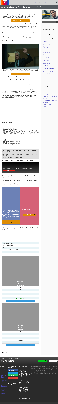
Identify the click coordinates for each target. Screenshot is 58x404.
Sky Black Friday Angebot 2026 (48, 71)
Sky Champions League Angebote (48, 68)
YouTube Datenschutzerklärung (8, 166)
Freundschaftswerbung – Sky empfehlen (50, 100)
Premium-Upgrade (5, 249)
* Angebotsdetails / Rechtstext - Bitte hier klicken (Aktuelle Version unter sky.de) (10, 358)
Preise (50, 2)
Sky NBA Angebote (46, 66)
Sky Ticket (44, 76)
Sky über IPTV (45, 96)
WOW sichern (20, 300)
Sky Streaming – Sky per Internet (48, 94)
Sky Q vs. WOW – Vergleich (47, 92)
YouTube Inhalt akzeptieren (8, 170)
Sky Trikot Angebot (46, 65)
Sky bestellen (3, 373)
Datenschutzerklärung (4, 391)
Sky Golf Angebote (46, 60)
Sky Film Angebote (46, 57)
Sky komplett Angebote (47, 52)
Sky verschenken (46, 102)
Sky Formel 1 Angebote (47, 46)
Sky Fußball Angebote (46, 63)
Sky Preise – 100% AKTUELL (4, 380)
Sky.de (2, 372)
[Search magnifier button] (57, 22)
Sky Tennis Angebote (46, 58)
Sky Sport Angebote (46, 54)
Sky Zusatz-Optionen (53, 96)
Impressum (3, 393)
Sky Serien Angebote (46, 55)
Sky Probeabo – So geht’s (47, 98)
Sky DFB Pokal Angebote (47, 47)
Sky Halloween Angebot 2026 (48, 74)
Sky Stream (45, 42)
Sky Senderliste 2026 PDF (4, 382)
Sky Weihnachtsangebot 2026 (48, 73)
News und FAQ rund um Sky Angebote (3, 376)
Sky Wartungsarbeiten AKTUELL (4, 389)
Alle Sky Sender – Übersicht (47, 89)
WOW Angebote (43, 2)
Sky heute (2, 370)
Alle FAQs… (45, 106)
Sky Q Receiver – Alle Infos (47, 104)
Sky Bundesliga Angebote (47, 44)
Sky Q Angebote (45, 50)
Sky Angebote (34, 2)
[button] (57, 2)
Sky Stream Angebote (46, 49)
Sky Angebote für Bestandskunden (4, 385)
